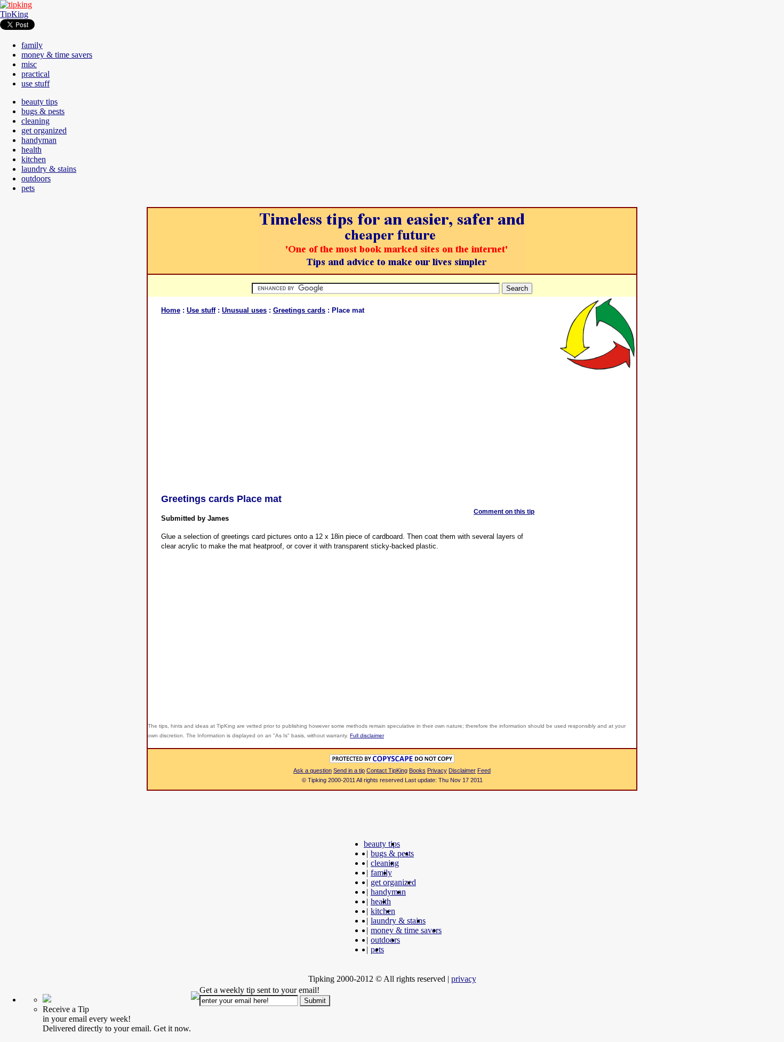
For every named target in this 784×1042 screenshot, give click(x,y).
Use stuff (201, 310)
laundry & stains (48, 168)
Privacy (437, 770)
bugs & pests (43, 111)
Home (170, 310)
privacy (463, 978)
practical (35, 73)
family (32, 45)
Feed (484, 770)
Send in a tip (349, 770)
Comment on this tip (504, 511)
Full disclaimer (367, 735)
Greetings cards (299, 310)
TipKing (14, 14)
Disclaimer (462, 770)
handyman (39, 140)
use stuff (35, 83)
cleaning (35, 120)
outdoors (36, 178)
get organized (44, 130)
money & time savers (56, 54)
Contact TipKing (386, 770)
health (31, 149)
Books (417, 770)
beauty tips (39, 101)
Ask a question (312, 770)
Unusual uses (244, 310)
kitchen (33, 159)
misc (29, 64)
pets (28, 188)
